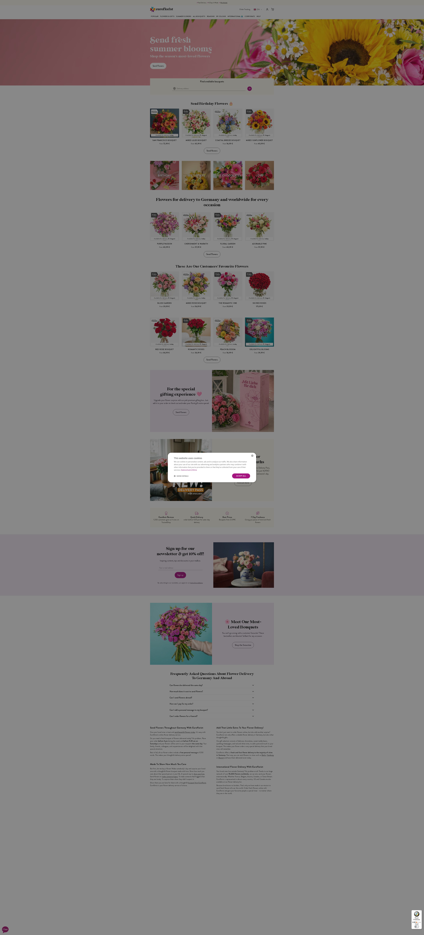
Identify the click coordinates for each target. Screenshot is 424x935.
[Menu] (420, 911)
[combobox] (252, 456)
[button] (181, 476)
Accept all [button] (241, 476)
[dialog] (212, 467)
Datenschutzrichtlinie (189, 470)
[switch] (417, 926)
